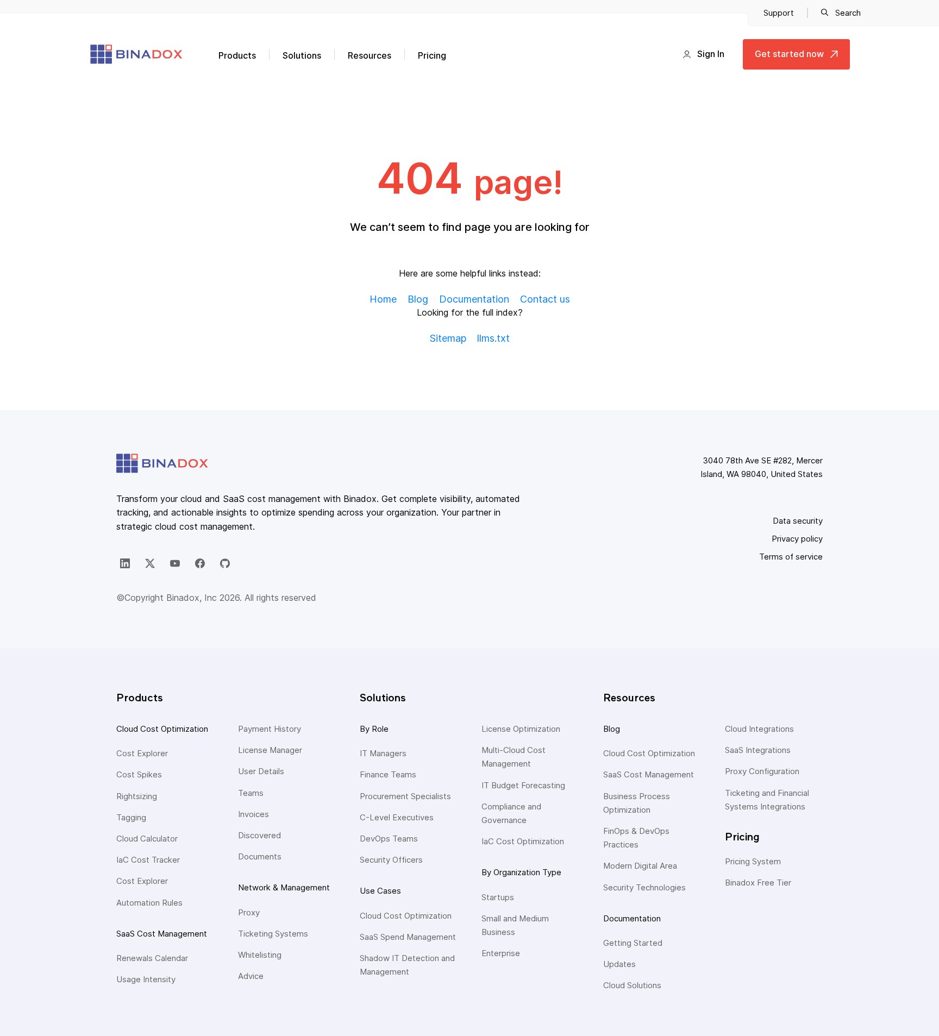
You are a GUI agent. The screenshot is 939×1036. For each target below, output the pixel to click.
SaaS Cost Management (161, 933)
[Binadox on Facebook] (200, 563)
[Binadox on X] (150, 563)
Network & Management (284, 887)
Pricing (432, 55)
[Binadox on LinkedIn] (125, 563)
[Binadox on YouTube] (175, 563)
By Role (374, 729)
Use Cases (380, 891)
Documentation (632, 918)
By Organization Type (521, 872)
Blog (611, 729)
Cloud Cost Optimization (162, 729)
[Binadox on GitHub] (225, 563)
